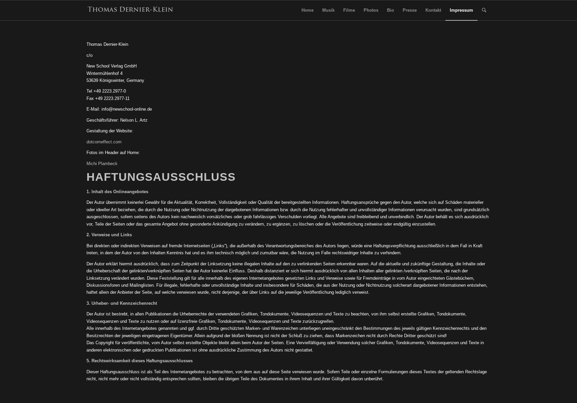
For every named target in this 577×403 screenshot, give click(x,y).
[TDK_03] (130, 10)
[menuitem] (307, 10)
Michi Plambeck (102, 163)
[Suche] (484, 10)
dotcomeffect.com (104, 141)
